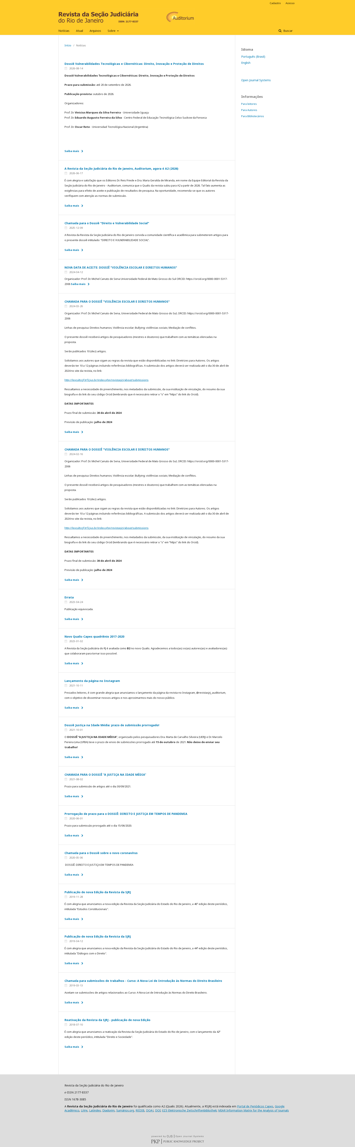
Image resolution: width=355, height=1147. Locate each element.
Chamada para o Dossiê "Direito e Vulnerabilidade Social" (107, 223)
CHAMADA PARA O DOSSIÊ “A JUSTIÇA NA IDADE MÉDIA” (105, 774)
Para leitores (249, 104)
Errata (69, 597)
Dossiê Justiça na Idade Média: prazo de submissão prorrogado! (112, 725)
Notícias (63, 31)
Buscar (287, 31)
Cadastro (275, 3)
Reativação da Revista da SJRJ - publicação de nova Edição (107, 1020)
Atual (79, 31)
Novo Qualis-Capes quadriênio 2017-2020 (94, 636)
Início (68, 45)
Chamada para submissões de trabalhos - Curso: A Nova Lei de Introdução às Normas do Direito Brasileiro (143, 981)
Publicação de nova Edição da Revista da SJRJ (98, 892)
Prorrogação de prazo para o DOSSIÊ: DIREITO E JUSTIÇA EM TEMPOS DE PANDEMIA (126, 814)
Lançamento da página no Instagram (92, 681)
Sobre (112, 31)
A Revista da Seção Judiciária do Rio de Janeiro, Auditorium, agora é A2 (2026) (121, 168)
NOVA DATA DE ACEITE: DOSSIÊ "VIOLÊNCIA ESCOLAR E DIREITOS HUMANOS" (121, 267)
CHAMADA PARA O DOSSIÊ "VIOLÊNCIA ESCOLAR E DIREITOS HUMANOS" (117, 301)
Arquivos (95, 31)
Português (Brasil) (253, 56)
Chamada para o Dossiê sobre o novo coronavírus (101, 853)
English (245, 63)
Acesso (290, 3)
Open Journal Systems (256, 80)
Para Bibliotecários (252, 116)
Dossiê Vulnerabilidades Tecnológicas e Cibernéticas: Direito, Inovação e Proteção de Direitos (134, 64)
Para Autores (249, 110)
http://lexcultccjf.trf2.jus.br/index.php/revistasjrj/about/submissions (107, 380)
